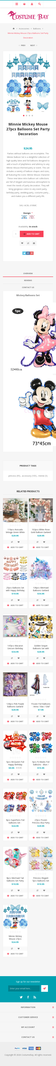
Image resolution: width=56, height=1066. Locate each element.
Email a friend (34, 243)
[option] (13, 105)
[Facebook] (28, 997)
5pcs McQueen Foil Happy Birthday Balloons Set (15, 764)
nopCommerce (34, 1058)
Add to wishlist (22, 243)
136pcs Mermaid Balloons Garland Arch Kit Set (41, 590)
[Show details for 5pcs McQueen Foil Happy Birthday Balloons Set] (15, 742)
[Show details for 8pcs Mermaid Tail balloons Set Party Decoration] (15, 859)
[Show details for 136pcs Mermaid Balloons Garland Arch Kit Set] (41, 568)
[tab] (28, 273)
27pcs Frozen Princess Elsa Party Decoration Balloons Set (40, 824)
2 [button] (26, 115)
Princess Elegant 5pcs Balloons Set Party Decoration (40, 881)
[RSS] (35, 997)
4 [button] (32, 115)
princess (12, 475)
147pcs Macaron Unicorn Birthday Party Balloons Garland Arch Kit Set (15, 649)
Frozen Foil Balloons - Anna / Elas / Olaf (40, 705)
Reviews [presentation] (28, 280)
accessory (26, 475)
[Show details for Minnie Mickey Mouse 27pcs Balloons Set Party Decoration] (15, 917)
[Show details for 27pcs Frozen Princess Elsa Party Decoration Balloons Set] (41, 800)
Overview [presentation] (28, 273)
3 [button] (29, 115)
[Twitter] (21, 997)
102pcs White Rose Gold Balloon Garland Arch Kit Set (41, 532)
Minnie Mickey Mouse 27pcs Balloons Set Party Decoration (15, 940)
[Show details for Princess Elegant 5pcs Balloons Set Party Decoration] (41, 859)
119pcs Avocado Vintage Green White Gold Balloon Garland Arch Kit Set (15, 533)
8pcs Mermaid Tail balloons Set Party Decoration (15, 881)
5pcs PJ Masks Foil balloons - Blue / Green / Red (40, 764)
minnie (41, 475)
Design (27, 213)
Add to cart (33, 234)
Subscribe (44, 988)
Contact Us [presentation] (28, 287)
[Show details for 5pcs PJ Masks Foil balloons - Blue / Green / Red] (41, 742)
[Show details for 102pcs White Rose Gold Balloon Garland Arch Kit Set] (41, 510)
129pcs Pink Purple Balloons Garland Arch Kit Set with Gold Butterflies (15, 707)
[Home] (13, 28)
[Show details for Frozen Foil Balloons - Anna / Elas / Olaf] (41, 684)
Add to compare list (28, 243)
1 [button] (23, 115)
